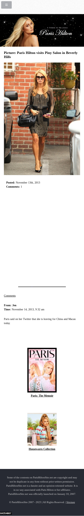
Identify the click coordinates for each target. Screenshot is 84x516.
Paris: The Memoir (42, 395)
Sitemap (70, 502)
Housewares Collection (42, 449)
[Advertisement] (42, 236)
